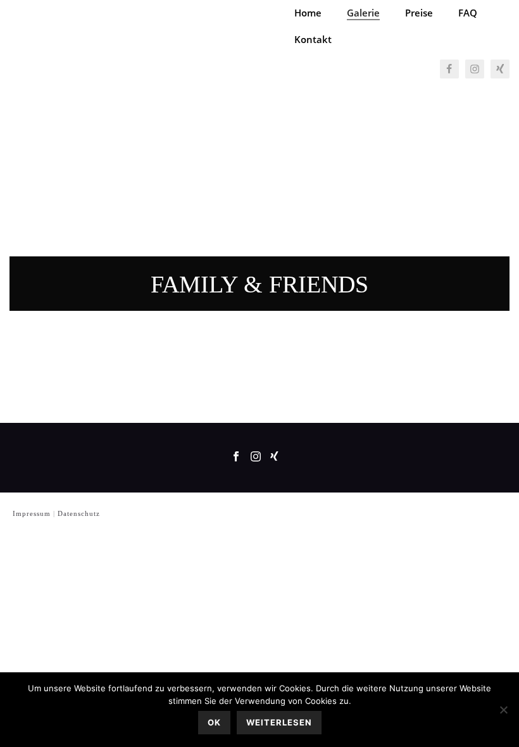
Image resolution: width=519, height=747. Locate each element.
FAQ (467, 12)
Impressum (32, 513)
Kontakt (313, 39)
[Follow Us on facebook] (236, 457)
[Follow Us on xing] (274, 457)
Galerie (363, 12)
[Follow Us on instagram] (256, 457)
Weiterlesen (279, 722)
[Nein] (503, 709)
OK (214, 722)
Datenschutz (79, 513)
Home (308, 12)
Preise (419, 12)
